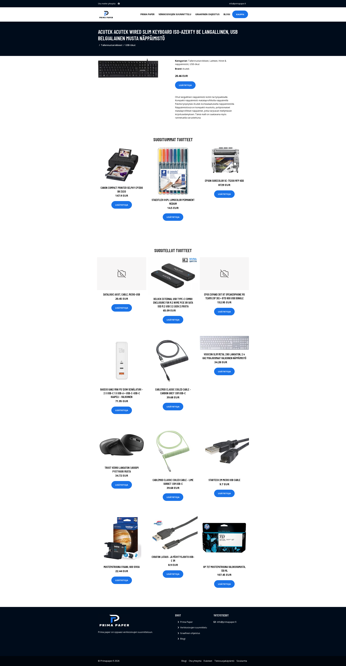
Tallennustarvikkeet (111, 45)
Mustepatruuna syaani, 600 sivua (122, 566)
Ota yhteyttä (195, 660)
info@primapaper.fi (237, 3)
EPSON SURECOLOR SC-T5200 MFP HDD (224, 180)
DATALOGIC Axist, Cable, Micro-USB (121, 294)
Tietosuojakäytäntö (224, 660)
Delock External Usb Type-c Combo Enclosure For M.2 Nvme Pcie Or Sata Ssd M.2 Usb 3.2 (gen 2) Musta (173, 302)
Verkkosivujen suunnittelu (175, 14)
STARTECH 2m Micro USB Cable (224, 480)
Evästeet (208, 660)
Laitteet (213, 60)
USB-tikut (130, 45)
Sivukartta (242, 660)
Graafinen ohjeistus (207, 14)
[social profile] (119, 3)
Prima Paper (147, 14)
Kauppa (240, 14)
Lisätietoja (185, 85)
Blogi (227, 14)
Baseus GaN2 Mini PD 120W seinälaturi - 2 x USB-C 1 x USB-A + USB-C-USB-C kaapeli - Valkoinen (121, 393)
